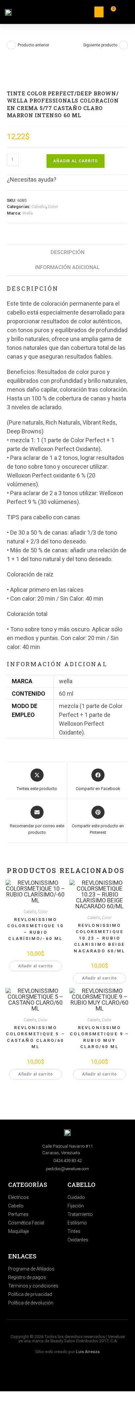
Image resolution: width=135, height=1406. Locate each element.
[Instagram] (41, 1373)
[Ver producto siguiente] (123, 45)
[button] (99, 12)
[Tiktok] (59, 1373)
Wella (27, 213)
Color (53, 206)
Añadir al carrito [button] (35, 966)
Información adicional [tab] (67, 267)
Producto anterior (33, 45)
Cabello (38, 206)
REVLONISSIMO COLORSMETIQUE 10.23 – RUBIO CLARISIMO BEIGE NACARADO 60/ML (99, 938)
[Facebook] (76, 1373)
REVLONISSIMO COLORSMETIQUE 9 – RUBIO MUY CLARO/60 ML (99, 1037)
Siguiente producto (100, 45)
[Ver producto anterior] (11, 45)
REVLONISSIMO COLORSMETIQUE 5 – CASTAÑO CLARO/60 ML (35, 1037)
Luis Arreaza (88, 1351)
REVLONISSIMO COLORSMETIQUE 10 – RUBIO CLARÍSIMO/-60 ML (35, 929)
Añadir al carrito (75, 161)
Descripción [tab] (67, 252)
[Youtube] (94, 1373)
